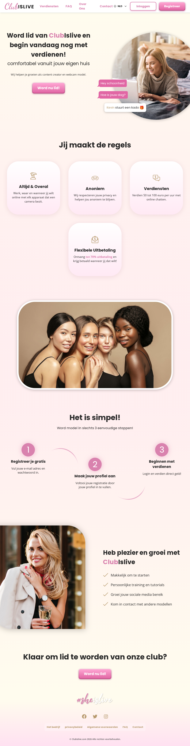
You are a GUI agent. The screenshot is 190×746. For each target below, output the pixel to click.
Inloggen (143, 6)
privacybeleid (73, 727)
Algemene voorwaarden (102, 727)
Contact (106, 6)
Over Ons (82, 6)
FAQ (69, 6)
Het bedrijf (53, 727)
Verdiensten (49, 6)
